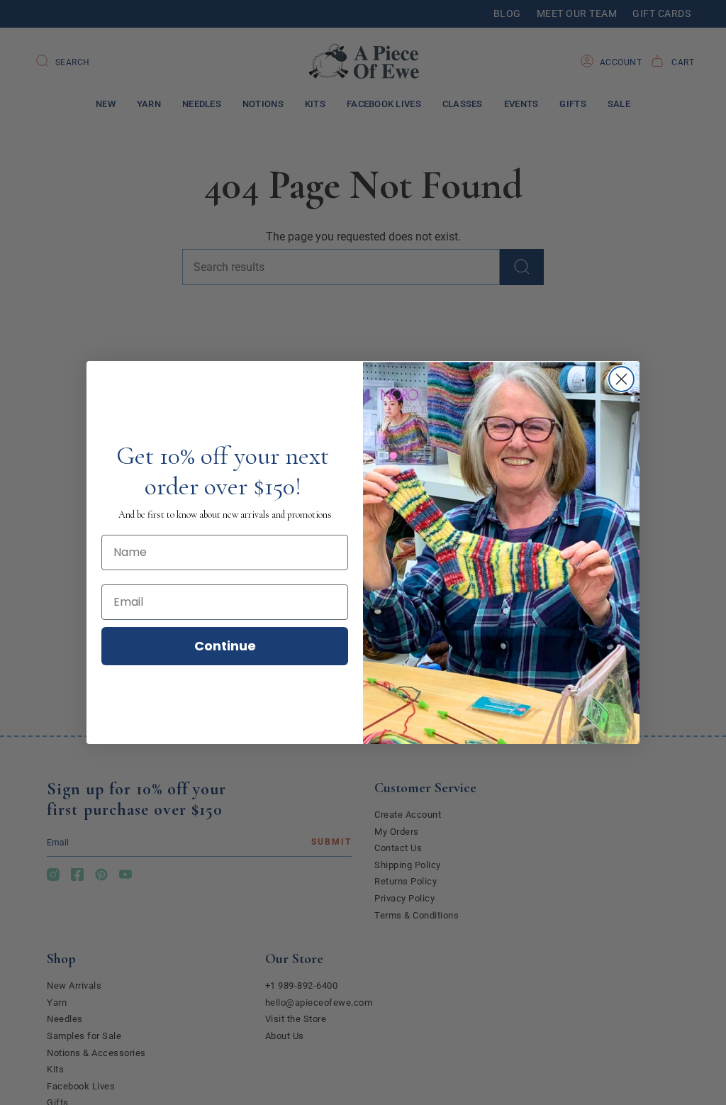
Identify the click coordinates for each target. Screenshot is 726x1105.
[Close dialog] (621, 379)
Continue (225, 646)
